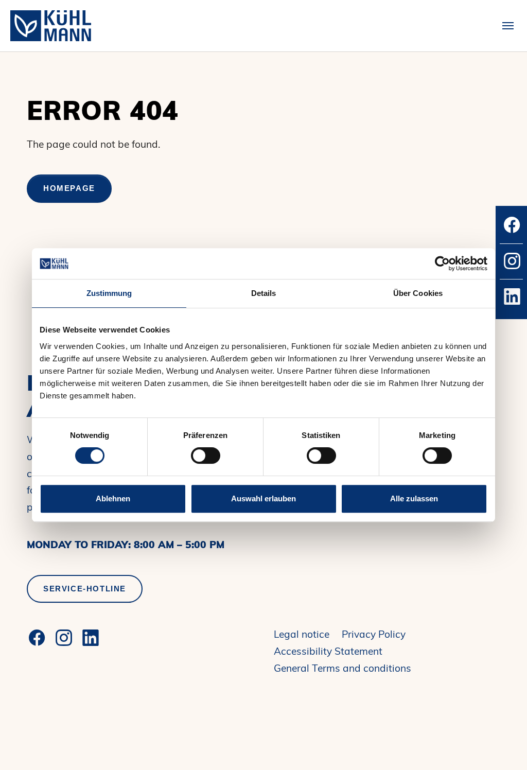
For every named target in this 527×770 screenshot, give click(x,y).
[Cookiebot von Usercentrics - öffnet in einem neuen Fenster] (442, 263)
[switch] (205, 455)
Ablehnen (113, 498)
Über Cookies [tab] (418, 293)
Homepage (69, 188)
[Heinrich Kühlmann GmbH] (50, 25)
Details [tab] (263, 293)
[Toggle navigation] (508, 25)
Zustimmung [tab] (109, 293)
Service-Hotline (84, 588)
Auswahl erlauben (263, 498)
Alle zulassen (414, 498)
